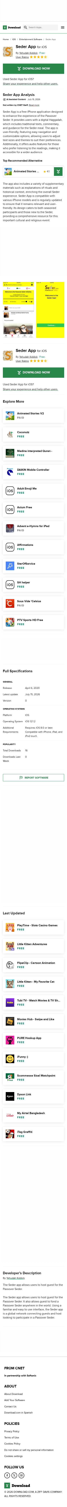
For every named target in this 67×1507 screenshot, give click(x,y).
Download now (36, 69)
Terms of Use (11, 1437)
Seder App (31, 46)
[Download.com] (12, 27)
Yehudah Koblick (15, 1278)
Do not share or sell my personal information (29, 1450)
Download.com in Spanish (18, 1412)
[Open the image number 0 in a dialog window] (18, 310)
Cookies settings (13, 1456)
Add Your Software (14, 1400)
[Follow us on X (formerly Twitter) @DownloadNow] (14, 1475)
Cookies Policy (12, 1443)
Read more (34, 105)
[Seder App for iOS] (8, 52)
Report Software (36, 777)
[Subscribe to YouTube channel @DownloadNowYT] (21, 1475)
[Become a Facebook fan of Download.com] (7, 1475)
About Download (13, 1394)
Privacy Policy (11, 1431)
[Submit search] (25, 27)
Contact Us (10, 1406)
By (27, 53)
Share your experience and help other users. (30, 84)
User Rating (22, 57)
